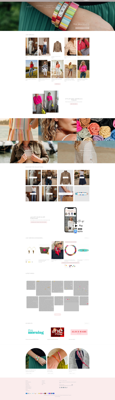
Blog (42, 384)
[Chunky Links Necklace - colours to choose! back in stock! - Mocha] (72, 266)
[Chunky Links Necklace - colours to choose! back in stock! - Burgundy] (71, 266)
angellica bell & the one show (52, 339)
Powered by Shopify (57, 396)
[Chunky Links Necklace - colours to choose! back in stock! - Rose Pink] (69, 267)
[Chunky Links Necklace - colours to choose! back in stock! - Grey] (74, 266)
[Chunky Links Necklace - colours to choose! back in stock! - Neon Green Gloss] (67, 267)
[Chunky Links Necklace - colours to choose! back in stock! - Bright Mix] (72, 265)
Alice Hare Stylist (72, 339)
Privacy (27, 389)
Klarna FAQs (27, 384)
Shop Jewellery (57, 132)
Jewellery (67, 5)
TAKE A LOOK (28, 373)
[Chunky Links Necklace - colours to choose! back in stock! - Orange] (66, 265)
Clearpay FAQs (28, 385)
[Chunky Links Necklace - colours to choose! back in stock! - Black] (71, 265)
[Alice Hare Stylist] (79, 332)
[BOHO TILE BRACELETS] (36, 358)
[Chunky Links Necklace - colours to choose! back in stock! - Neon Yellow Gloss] (66, 267)
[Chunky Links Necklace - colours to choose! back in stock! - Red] (69, 265)
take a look (72, 373)
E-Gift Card (48, 7)
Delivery (27, 380)
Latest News (43, 383)
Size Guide (27, 383)
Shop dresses (19, 132)
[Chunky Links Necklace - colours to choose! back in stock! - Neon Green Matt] (71, 267)
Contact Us (43, 380)
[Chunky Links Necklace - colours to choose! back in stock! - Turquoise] (73, 265)
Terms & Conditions (28, 388)
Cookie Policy (28, 390)
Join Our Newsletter (57, 7)
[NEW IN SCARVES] (79, 358)
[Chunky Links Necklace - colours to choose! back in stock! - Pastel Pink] (74, 265)
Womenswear (49, 5)
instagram (57, 314)
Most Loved (67, 7)
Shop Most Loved (86, 154)
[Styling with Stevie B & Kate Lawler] (36, 332)
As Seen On (75, 5)
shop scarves (96, 132)
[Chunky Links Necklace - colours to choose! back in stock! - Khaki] (73, 266)
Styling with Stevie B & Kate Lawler (32, 339)
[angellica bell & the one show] (57, 332)
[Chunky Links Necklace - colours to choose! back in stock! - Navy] (69, 266)
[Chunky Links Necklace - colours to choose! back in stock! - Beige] (68, 265)
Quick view (31, 54)
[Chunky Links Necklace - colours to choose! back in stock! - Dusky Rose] (67, 265)
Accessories (58, 5)
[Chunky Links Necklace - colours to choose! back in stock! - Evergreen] (67, 266)
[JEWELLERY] (57, 358)
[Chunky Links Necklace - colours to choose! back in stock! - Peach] (66, 266)
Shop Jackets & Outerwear (28, 154)
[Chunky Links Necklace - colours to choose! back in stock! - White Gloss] (68, 267)
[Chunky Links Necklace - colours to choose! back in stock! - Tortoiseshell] (68, 266)
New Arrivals (40, 5)
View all (87, 323)
